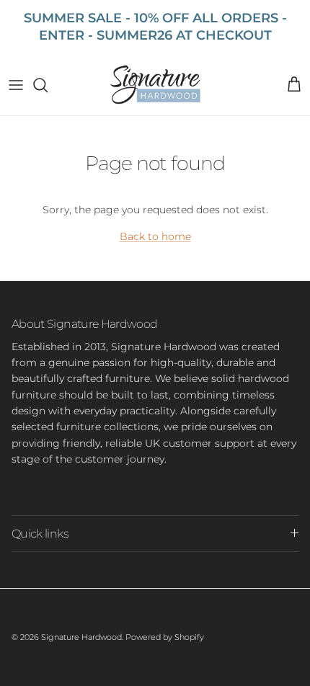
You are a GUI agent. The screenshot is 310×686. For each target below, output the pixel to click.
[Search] (47, 85)
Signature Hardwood (81, 637)
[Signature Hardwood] (155, 85)
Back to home (155, 236)
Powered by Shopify (164, 637)
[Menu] (16, 85)
